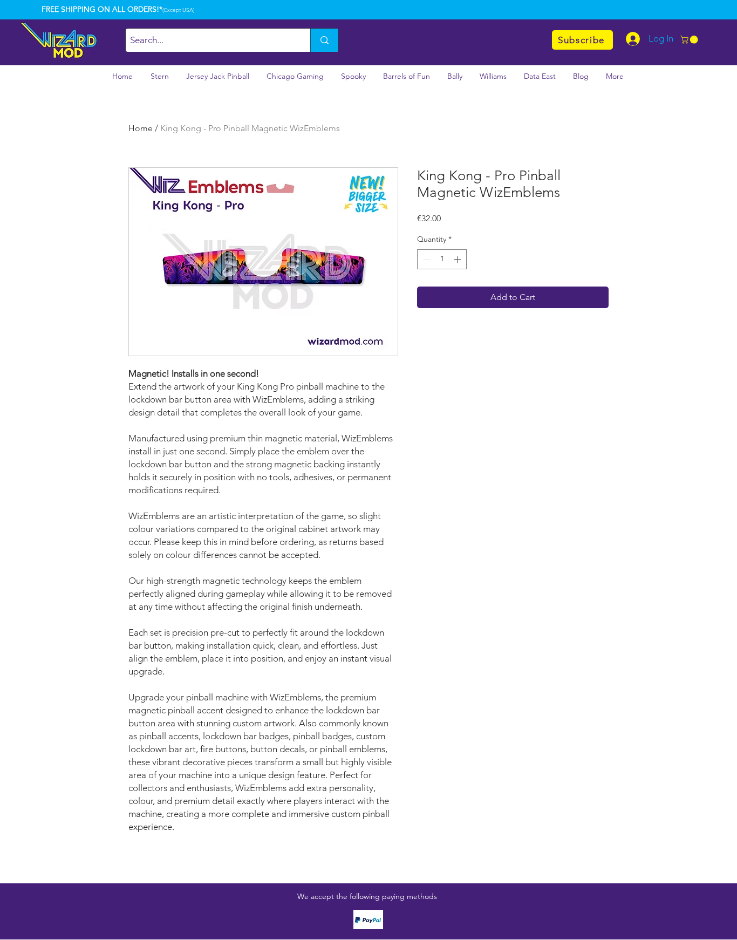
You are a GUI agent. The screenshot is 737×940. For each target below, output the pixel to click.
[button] (690, 40)
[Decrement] (425, 259)
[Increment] (458, 259)
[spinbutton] (442, 259)
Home (140, 128)
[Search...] (324, 40)
